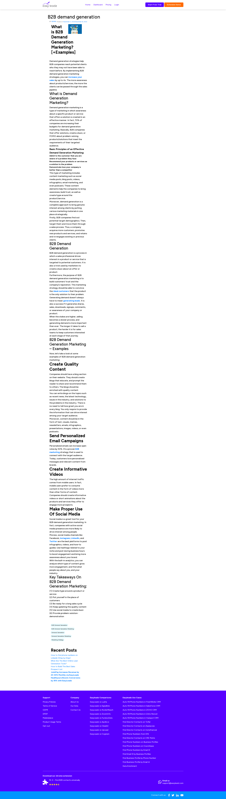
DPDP (45, 714)
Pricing (108, 5)
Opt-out (46, 726)
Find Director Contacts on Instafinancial (140, 730)
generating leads (71, 300)
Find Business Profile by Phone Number (139, 758)
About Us (75, 702)
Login (116, 5)
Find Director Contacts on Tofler (137, 722)
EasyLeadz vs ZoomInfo (100, 714)
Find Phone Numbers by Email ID (136, 750)
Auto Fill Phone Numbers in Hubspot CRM (141, 718)
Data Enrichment (130, 766)
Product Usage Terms (52, 722)
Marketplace (48, 718)
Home (87, 5)
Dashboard (98, 5)
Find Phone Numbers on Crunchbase (138, 746)
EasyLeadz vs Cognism (99, 734)
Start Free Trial (154, 5)
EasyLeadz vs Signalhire (100, 706)
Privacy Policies (49, 702)
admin (54, 21)
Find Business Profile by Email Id (136, 762)
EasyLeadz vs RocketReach (101, 710)
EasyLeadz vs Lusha (98, 702)
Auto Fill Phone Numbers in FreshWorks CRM (142, 702)
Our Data (74, 706)
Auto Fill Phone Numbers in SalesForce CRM (141, 706)
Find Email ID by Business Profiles (137, 754)
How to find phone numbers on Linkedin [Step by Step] (64, 656)
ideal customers (61, 291)
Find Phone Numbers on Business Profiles (140, 742)
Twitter (53, 541)
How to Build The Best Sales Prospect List (63, 667)
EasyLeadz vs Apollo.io (99, 722)
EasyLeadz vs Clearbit (99, 726)
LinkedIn (75, 538)
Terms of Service (50, 706)
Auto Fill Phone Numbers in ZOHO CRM (140, 710)
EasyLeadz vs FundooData (101, 718)
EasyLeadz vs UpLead (99, 730)
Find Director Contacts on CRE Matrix (139, 738)
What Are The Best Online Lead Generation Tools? (64, 662)
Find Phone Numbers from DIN (136, 734)
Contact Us (76, 710)
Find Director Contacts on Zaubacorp (139, 726)
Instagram (65, 538)
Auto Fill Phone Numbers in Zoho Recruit (140, 714)
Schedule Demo (174, 5)
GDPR (45, 710)
